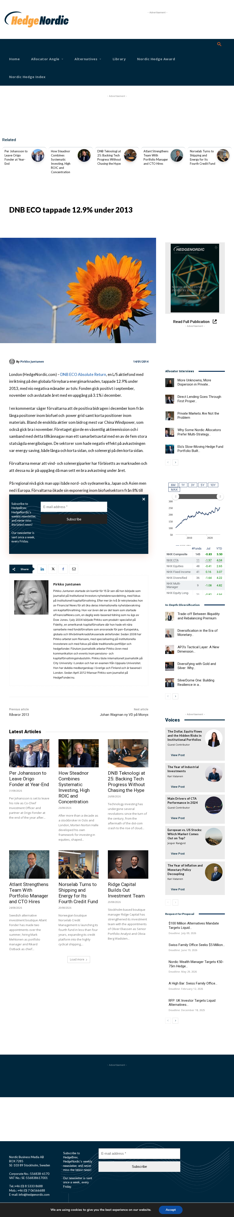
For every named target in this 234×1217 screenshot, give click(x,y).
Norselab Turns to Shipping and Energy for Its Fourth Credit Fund (78, 893)
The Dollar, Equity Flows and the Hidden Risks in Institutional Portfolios (185, 735)
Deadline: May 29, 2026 (183, 971)
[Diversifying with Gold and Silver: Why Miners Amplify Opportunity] (169, 666)
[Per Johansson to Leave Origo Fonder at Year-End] (38, 155)
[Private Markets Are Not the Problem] (169, 415)
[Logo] (15, 19)
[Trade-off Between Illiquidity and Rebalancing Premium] (169, 616)
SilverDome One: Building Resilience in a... (196, 682)
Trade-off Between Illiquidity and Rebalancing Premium (199, 616)
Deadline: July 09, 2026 (182, 933)
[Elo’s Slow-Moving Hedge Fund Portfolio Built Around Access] (169, 449)
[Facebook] (63, 569)
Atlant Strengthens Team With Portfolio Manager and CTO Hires (28, 893)
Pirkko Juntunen (32, 362)
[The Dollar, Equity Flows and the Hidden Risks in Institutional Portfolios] (214, 738)
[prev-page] (168, 462)
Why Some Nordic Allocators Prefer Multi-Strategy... (199, 432)
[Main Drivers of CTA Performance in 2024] (214, 805)
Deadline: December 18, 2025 (187, 1010)
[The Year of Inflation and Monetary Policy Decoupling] (214, 872)
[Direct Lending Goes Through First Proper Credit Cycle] (169, 399)
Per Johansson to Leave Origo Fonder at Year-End (29, 778)
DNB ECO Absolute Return (83, 374)
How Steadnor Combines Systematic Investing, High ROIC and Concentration (74, 787)
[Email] (73, 569)
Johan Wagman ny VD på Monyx (124, 715)
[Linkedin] (42, 569)
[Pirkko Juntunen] (12, 361)
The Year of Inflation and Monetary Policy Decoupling (185, 869)
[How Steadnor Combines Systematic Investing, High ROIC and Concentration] (84, 155)
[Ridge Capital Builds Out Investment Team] (128, 864)
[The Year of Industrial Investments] (214, 773)
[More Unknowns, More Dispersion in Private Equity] (169, 382)
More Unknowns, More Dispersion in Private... (194, 382)
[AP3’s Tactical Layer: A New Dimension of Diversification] (169, 649)
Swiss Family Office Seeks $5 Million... (197, 945)
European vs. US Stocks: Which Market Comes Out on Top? (185, 834)
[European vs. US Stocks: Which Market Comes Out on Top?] (214, 836)
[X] (52, 569)
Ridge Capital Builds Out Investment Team (126, 890)
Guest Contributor (179, 744)
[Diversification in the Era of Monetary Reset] (169, 633)
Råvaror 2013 (19, 715)
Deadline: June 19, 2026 (183, 950)
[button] (219, 44)
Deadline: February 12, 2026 (186, 988)
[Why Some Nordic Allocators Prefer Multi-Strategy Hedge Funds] (169, 432)
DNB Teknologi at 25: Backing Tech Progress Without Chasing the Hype (126, 781)
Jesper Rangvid (177, 843)
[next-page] (175, 462)
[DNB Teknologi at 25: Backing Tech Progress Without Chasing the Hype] (130, 155)
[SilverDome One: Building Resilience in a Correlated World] (169, 682)
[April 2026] (195, 278)
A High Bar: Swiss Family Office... (193, 983)
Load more (77, 959)
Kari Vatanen (175, 776)
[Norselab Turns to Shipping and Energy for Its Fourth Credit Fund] (223, 155)
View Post (178, 755)
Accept (171, 1210)
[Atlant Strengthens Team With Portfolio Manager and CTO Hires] (176, 155)
